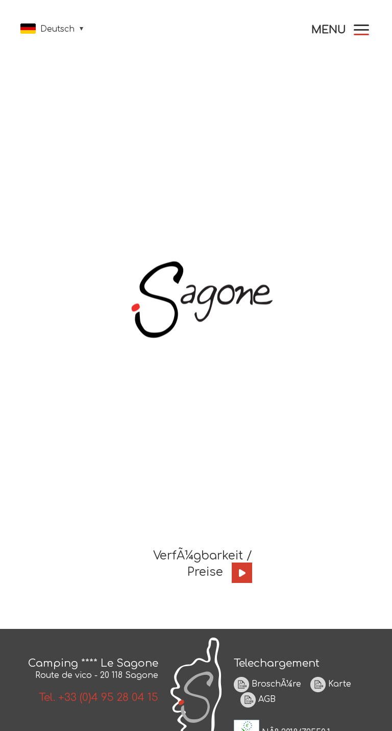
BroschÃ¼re (275, 684)
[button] (340, 30)
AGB (266, 699)
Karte (338, 684)
